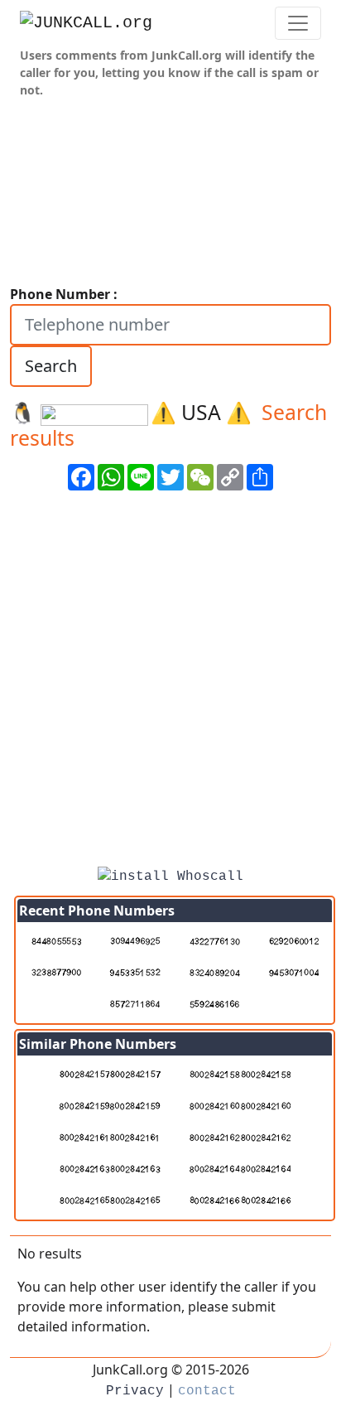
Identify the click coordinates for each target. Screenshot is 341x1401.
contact (207, 1391)
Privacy (135, 1391)
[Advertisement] (170, 684)
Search (51, 366)
